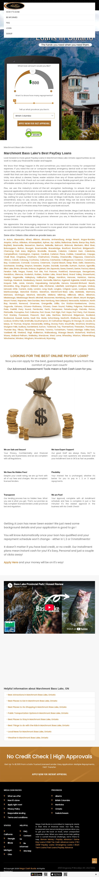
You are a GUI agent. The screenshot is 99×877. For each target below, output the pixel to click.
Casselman (80, 254)
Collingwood (67, 259)
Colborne (44, 259)
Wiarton (76, 335)
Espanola (55, 268)
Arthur (15, 242)
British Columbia (62, 800)
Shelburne (75, 318)
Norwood (23, 303)
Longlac (57, 289)
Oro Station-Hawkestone (74, 303)
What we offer (14, 796)
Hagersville (18, 277)
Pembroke (38, 309)
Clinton (7, 259)
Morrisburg (60, 297)
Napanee (22, 300)
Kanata (30, 283)
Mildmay (61, 294)
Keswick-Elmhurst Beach (82, 283)
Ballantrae (66, 242)
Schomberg (53, 318)
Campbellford (10, 254)
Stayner (26, 323)
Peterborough (70, 309)
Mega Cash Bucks (28, 868)
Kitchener (49, 286)
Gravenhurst (89, 274)
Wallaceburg (50, 332)
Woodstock (40, 338)
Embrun (32, 268)
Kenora (65, 283)
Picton (92, 309)
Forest (30, 271)
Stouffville (69, 323)
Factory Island (88, 268)
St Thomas (16, 323)
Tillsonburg (30, 329)
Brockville (42, 251)
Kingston (25, 286)
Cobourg (24, 259)
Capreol (35, 254)
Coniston (78, 259)
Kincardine (9, 286)
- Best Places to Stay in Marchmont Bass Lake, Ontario (33, 719)
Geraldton (9, 274)
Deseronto (90, 262)
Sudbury (22, 326)
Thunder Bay (10, 329)
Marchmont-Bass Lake (62, 291)
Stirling (47, 323)
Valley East (89, 329)
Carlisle (69, 254)
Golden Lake (49, 274)
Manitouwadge (11, 291)
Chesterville (65, 257)
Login (8, 28)
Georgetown (88, 271)
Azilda (57, 242)
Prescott (34, 315)
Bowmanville (41, 248)
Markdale (79, 291)
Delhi (81, 262)
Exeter (77, 268)
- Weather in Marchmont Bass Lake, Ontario (27, 737)
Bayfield (7, 245)
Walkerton (38, 332)
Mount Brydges (87, 297)
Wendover (44, 335)
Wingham (29, 338)
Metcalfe (41, 294)
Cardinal (45, 254)
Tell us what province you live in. (34, 109)
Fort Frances (50, 271)
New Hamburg (47, 300)
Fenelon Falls (10, 271)
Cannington (24, 254)
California (8, 834)
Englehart (41, 268)
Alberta (58, 796)
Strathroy (90, 323)
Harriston (81, 277)
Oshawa (18, 306)
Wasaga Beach (65, 332)
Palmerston (89, 306)
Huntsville (47, 280)
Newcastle (74, 300)
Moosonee (49, 297)
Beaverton (30, 245)
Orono (92, 303)
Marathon (44, 291)
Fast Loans (52, 847)
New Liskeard (61, 300)
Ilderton (57, 280)
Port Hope (66, 312)
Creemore (45, 262)
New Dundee (34, 300)
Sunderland (32, 326)
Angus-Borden (88, 239)
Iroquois (91, 280)
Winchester (9, 338)
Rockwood (9, 318)
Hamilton (61, 277)
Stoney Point (57, 323)
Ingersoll (66, 280)
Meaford (31, 294)
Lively (29, 289)
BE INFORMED (11, 17)
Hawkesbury (29, 280)
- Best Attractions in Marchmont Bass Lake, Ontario (31, 694)
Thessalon (79, 326)
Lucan (74, 289)
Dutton (82, 265)
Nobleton (84, 300)
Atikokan (23, 242)
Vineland (22, 332)
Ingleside (75, 280)
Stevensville (37, 323)
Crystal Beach (58, 262)
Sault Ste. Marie (38, 318)
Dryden (46, 265)
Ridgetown (79, 315)
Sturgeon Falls (10, 326)
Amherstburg (57, 239)
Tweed (70, 329)
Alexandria (19, 239)
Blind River (90, 245)
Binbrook (69, 245)
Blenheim (78, 245)
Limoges (82, 286)
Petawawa (57, 309)
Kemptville (55, 283)
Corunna (35, 262)
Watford (91, 332)
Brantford (76, 248)
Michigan (8, 850)
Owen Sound (58, 306)
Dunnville (64, 265)
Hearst (39, 280)
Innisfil (83, 280)
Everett (70, 268)
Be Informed (24, 845)
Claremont (89, 257)
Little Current (19, 289)
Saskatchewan (61, 813)
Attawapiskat (35, 242)
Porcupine (19, 312)
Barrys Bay (84, 242)
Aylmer (46, 242)
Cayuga (91, 254)
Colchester (55, 259)
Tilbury (20, 329)
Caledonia (90, 251)
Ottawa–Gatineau (32, 306)
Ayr (52, 242)
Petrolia (83, 309)
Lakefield (59, 286)
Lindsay (91, 286)
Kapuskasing (42, 283)
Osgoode (8, 306)
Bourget (29, 248)
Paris (6, 309)
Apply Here (11, 562)
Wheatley (67, 335)
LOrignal (66, 289)
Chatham (31, 257)
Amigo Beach (72, 239)
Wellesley (33, 335)
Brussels (52, 251)
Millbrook (72, 294)
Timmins (40, 329)
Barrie (75, 242)
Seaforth (65, 318)
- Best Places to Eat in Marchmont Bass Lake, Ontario (32, 700)
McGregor (19, 294)
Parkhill (13, 309)
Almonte (46, 239)
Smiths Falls (17, 320)
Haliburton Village (46, 277)
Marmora (90, 291)
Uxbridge (78, 329)
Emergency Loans (64, 845)
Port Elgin (55, 312)
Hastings (8, 280)
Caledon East (76, 251)
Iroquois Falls (10, 283)
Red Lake (45, 315)
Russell (18, 318)
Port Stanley (10, 315)
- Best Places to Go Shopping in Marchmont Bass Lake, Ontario (37, 707)
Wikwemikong (88, 335)
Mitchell (39, 297)
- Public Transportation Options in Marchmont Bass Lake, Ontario (37, 713)
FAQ (8, 22)
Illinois (10, 843)
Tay (58, 326)
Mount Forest (10, 300)
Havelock (17, 280)
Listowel (7, 289)
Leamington (71, 286)
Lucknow (83, 289)
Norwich (13, 303)
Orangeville (46, 303)
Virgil (29, 332)
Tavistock (51, 326)
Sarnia (26, 318)
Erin (48, 268)
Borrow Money (47, 839)
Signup (9, 33)
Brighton (32, 251)
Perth (47, 309)
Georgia (11, 838)
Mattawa (8, 294)
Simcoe (85, 318)
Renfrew (56, 315)
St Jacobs (87, 320)
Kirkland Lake (37, 286)
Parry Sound (25, 309)
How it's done (14, 800)
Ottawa (46, 306)
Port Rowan (89, 312)
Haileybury (30, 277)
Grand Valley (75, 274)
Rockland (90, 315)
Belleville (49, 245)
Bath (92, 242)
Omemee (34, 303)
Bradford (66, 248)
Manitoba (59, 804)
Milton (81, 294)
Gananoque (75, 271)
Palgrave (78, 306)
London (37, 289)
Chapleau (21, 257)
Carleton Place (57, 254)
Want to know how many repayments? (34, 95)
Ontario (58, 809)
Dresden (38, 265)
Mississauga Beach (25, 297)
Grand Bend (62, 274)
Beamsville (18, 245)
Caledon (62, 251)
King (17, 286)
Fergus (21, 271)
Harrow (91, 277)
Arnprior (7, 242)
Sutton (42, 326)
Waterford (80, 332)
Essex (63, 268)
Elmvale (24, 268)
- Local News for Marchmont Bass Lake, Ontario (29, 731)
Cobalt (15, 259)
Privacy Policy (14, 809)
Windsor (19, 338)
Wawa (7, 335)
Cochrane (34, 259)
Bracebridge (54, 248)
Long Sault (47, 289)
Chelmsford (43, 257)
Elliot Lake (8, 268)
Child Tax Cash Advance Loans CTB (62, 842)
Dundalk (55, 265)
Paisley (69, 306)
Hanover (71, 277)
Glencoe (19, 274)
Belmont (59, 245)
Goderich (28, 274)
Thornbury (90, 326)
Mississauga (9, 297)
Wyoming (50, 338)
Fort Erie (38, 271)
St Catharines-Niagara (60, 320)
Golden (37, 274)
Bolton (21, 248)
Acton (10, 239)
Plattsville (8, 312)
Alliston (36, 239)
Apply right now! (15, 804)
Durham (73, 265)
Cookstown (14, 262)
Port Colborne (32, 312)
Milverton (90, 294)
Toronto (49, 329)
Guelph (7, 277)
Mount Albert (73, 297)
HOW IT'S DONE (13, 12)
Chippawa (78, 257)
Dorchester (9, 265)
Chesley (55, 257)
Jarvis (21, 283)
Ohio (10, 854)
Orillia (56, 303)
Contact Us (25, 837)
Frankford (63, 271)
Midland (51, 294)
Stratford (80, 323)
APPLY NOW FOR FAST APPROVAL (34, 123)
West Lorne (55, 335)
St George (76, 320)
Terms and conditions (17, 817)
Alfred (28, 239)
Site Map (27, 851)
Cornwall (25, 262)
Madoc (91, 289)
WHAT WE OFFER (13, 6)
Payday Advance (64, 839)
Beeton (40, 245)
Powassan (23, 315)
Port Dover (45, 312)
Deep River (72, 262)
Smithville (29, 320)
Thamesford (67, 326)
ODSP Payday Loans (45, 845)
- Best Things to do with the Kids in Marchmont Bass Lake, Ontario (38, 725)
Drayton (28, 265)
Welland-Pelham (19, 335)
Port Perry (77, 312)
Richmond (67, 315)
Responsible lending (16, 813)
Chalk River (9, 257)
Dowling (19, 265)
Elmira (16, 268)
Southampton (41, 320)
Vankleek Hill (10, 332)
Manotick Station (29, 291)
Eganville (91, 265)
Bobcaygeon (10, 248)
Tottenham (59, 329)
